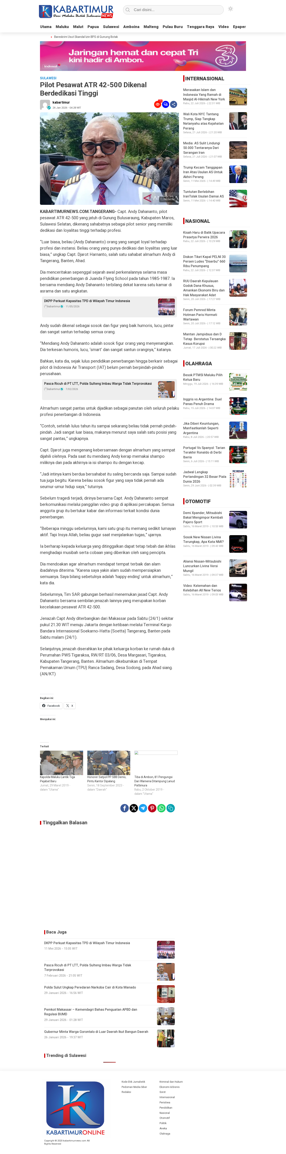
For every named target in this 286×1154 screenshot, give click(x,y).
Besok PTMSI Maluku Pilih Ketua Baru (203, 377)
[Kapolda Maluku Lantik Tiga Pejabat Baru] (61, 763)
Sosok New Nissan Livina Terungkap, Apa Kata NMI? (203, 540)
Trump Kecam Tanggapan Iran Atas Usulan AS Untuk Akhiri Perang (203, 172)
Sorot (163, 1092)
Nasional (165, 1113)
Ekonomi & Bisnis (170, 1087)
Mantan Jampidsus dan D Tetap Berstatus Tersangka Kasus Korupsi (204, 339)
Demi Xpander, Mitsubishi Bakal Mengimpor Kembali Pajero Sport (203, 518)
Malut (78, 27)
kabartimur (61, 102)
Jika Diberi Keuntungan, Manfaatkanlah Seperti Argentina (201, 428)
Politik (163, 1123)
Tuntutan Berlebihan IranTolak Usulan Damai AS (203, 194)
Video (223, 27)
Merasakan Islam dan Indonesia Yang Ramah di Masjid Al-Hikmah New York (204, 95)
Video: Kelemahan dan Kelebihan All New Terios (202, 588)
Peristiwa (165, 1102)
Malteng (151, 27)
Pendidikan (166, 1108)
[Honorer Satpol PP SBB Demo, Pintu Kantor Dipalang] (108, 763)
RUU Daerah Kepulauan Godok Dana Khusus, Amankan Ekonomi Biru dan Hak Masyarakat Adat (204, 288)
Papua (93, 27)
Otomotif (165, 1118)
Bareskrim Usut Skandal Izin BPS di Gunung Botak (78, 37)
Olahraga (165, 1134)
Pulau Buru (173, 27)
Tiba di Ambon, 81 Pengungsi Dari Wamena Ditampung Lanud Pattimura (154, 781)
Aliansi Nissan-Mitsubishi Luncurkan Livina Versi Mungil (202, 566)
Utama (46, 27)
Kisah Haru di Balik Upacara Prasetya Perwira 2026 (204, 235)
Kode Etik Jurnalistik (133, 1082)
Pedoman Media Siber (134, 1087)
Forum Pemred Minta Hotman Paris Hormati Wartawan (200, 315)
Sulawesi (111, 27)
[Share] (173, 104)
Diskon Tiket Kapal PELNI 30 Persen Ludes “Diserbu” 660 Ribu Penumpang (204, 261)
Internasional (167, 1097)
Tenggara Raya (200, 27)
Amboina (131, 27)
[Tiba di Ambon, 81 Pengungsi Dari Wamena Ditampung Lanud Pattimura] (156, 763)
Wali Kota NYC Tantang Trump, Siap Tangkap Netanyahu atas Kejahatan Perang (203, 121)
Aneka (163, 1128)
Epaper (239, 27)
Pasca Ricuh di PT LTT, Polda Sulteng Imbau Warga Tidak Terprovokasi (98, 383)
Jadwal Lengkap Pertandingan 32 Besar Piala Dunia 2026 (204, 477)
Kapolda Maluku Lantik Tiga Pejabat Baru (57, 779)
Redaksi (126, 1092)
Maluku (62, 27)
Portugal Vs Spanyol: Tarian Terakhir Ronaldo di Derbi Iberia (204, 453)
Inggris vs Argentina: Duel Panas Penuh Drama (202, 402)
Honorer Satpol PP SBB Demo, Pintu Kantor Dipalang (106, 779)
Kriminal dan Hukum (171, 1082)
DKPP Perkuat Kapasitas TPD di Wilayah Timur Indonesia (87, 301)
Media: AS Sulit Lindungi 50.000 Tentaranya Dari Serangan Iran (201, 148)
